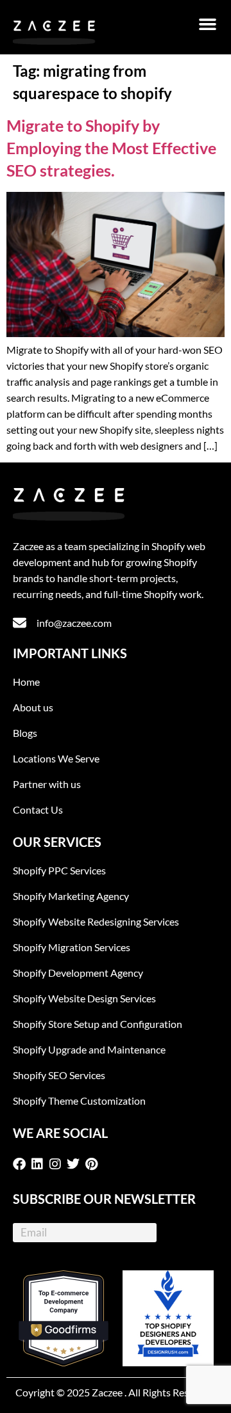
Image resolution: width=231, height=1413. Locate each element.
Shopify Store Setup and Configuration (97, 1024)
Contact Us (38, 809)
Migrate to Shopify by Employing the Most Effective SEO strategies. (111, 148)
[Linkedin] (40, 1164)
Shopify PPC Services (59, 870)
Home (26, 681)
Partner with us (47, 784)
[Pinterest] (94, 1164)
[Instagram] (58, 1164)
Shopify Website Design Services (84, 998)
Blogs (25, 733)
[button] (208, 24)
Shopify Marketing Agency (71, 896)
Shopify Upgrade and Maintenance (89, 1049)
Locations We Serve (56, 758)
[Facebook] (22, 1164)
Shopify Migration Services (71, 947)
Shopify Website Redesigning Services (96, 921)
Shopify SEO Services (59, 1075)
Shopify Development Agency (78, 973)
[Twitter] (76, 1164)
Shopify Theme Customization (79, 1100)
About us (33, 707)
